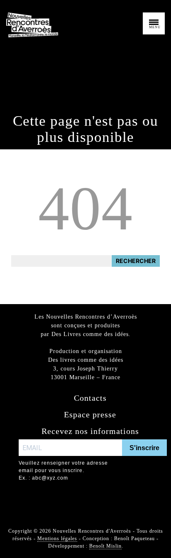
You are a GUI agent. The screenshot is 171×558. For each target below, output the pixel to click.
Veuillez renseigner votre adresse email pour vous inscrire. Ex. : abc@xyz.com (63, 470)
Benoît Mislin (105, 546)
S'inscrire (144, 447)
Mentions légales (57, 538)
